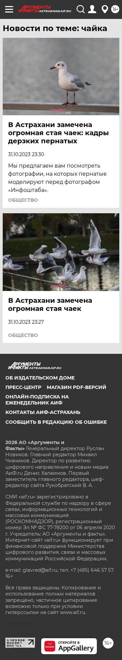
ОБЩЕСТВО (23, 200)
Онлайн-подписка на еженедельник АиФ (37, 400)
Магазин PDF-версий (76, 387)
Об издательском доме (40, 378)
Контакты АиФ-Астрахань (42, 412)
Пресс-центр (23, 387)
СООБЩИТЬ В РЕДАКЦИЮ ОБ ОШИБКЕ (56, 422)
